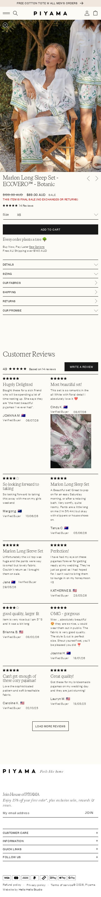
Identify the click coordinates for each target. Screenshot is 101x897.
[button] (6, 13)
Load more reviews (50, 726)
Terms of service (62, 884)
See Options (37, 247)
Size (6, 214)
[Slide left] (88, 178)
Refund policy (12, 884)
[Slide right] (97, 178)
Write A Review (81, 366)
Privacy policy (36, 884)
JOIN (89, 812)
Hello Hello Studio (30, 889)
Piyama (90, 884)
